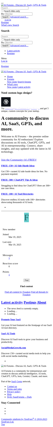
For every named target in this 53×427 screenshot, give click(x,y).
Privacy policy (13, 391)
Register (11, 53)
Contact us (12, 386)
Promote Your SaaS (11, 319)
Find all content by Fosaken (17, 292)
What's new (12, 84)
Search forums (24, 82)
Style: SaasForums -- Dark (19, 397)
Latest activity (13, 51)
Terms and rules (14, 389)
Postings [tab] (30, 302)
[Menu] (2, 3)
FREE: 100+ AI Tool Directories (17, 194)
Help (9, 394)
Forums (10, 79)
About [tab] (41, 302)
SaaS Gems (16, 381)
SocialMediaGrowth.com (13, 347)
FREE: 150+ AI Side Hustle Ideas (18, 165)
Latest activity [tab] (12, 302)
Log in (4, 61)
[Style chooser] (3, 20)
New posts (12, 82)
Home (10, 76)
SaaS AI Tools (8, 333)
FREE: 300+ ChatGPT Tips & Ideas (19, 180)
